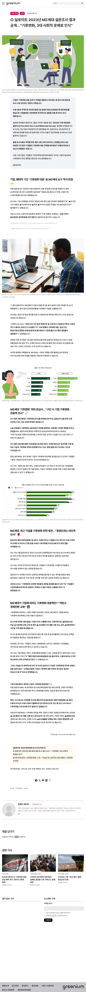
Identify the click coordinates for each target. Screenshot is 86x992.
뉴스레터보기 (52, 502)
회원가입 (33, 502)
